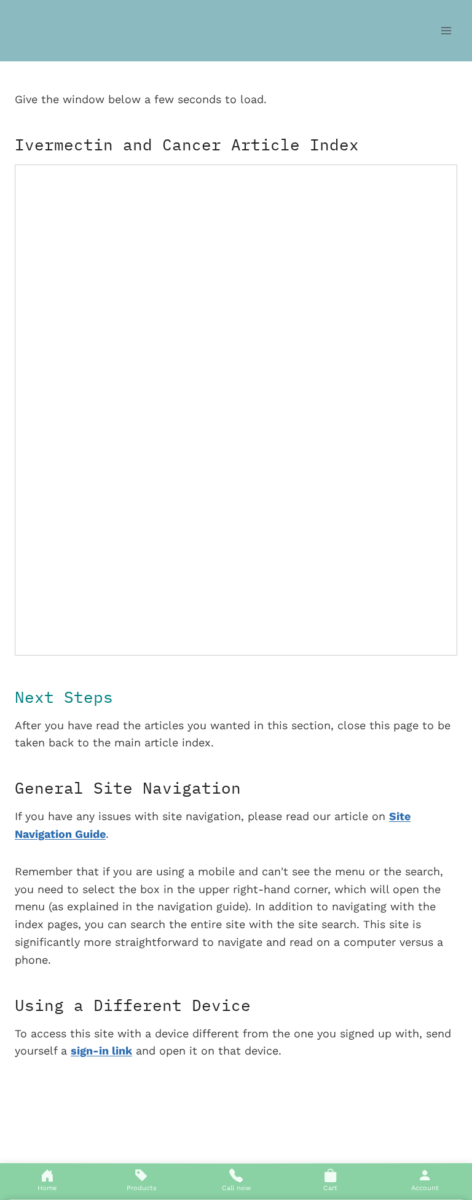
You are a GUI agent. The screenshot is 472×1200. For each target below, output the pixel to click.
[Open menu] (446, 30)
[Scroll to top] (448, 1105)
